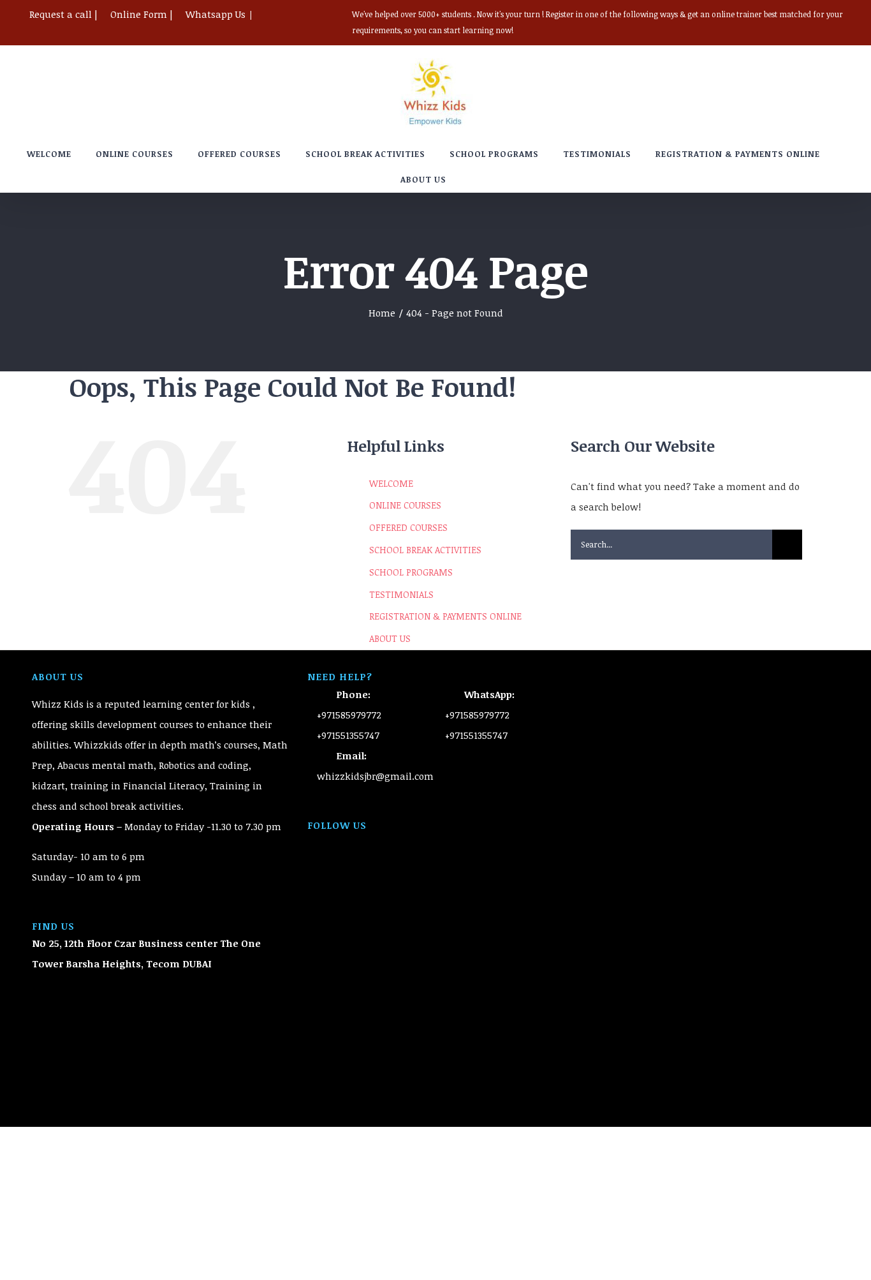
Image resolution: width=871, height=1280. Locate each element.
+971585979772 (349, 714)
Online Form (138, 14)
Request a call (60, 14)
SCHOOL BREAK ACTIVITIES (425, 550)
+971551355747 (348, 735)
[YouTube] (435, 843)
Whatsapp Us (215, 14)
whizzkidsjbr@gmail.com (375, 776)
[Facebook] (418, 843)
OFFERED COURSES (408, 527)
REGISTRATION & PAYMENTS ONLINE (445, 616)
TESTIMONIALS (401, 594)
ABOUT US (390, 638)
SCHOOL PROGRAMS (411, 572)
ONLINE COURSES (405, 505)
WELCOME (391, 483)
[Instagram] (453, 843)
